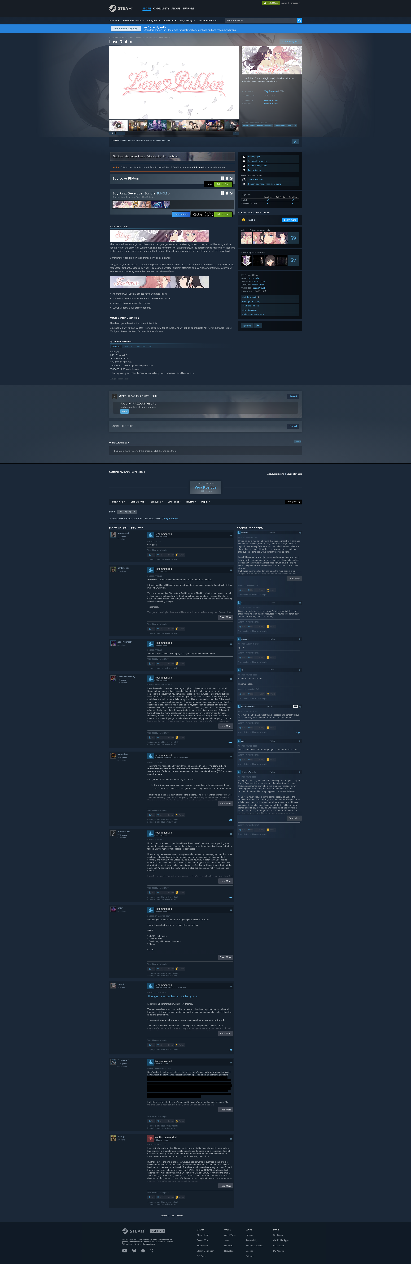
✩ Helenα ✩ (123, 1060)
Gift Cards (201, 1256)
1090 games (122, 757)
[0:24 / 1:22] (174, 82)
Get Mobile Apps (281, 1240)
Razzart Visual (271, 100)
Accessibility (252, 1240)
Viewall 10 (293, 260)
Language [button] (156, 501)
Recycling (228, 1251)
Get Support (278, 1245)
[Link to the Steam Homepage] (120, 11)
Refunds (250, 1256)
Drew (120, 908)
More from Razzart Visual (139, 396)
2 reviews (121, 1140)
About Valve (230, 1235)
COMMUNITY (161, 8)
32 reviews (122, 760)
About (175, 8)
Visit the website (250, 297)
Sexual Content (249, 125)
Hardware (228, 1245)
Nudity (289, 125)
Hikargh (121, 1136)
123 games (122, 536)
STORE (146, 8)
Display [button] (204, 501)
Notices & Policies (254, 1245)
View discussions (249, 310)
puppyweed (123, 533)
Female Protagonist (264, 125)
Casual (251, 278)
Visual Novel (279, 125)
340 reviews (122, 683)
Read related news (250, 306)
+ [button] (295, 125)
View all (298, 442)
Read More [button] (225, 617)
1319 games (122, 1064)
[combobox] (261, 20)
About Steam (203, 1235)
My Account (278, 1251)
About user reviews (275, 474)
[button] (114, 20)
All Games (113, 37)
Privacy (249, 1235)
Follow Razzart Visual (138, 403)
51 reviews (122, 838)
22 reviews (122, 539)
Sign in (115, 140)
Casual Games (126, 37)
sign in (284, 3)
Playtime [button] (190, 501)
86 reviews (122, 645)
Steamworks (202, 1245)
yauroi (121, 984)
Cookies (249, 1251)
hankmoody (123, 568)
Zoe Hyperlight (125, 642)
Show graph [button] (291, 502)
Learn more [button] (290, 220)
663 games (122, 680)
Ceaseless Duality (126, 676)
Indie (257, 278)
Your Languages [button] (125, 512)
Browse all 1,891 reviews (172, 1216)
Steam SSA (202, 1240)
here (161, 451)
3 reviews (121, 987)
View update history (251, 301)
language (294, 3)
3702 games (122, 835)
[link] (202, 214)
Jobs (226, 1240)
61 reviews (122, 911)
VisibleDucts (124, 831)
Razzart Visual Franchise (146, 37)
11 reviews (122, 571)
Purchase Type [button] (137, 501)
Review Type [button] (117, 501)
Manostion (123, 754)
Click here (197, 167)
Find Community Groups (253, 314)
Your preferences (294, 474)
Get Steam (278, 1235)
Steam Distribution (205, 1251)
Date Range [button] (173, 501)
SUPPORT (188, 8)
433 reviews (122, 1066)
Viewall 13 (293, 238)
